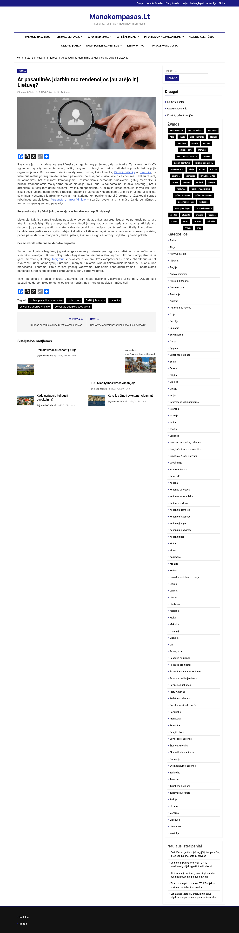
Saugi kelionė (177, 732)
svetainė (199, 215)
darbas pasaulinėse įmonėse (46, 300)
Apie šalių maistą (128, 36)
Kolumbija (175, 557)
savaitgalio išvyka (182, 208)
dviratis (195, 143)
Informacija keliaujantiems (162, 36)
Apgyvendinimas (98, 36)
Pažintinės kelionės (180, 685)
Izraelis (174, 429)
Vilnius (188, 228)
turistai (174, 221)
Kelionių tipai (135, 45)
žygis (199, 228)
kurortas (213, 169)
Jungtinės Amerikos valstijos (185, 449)
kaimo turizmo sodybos (187, 156)
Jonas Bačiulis (27, 92)
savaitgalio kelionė (204, 208)
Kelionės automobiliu (181, 496)
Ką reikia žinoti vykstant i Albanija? (130, 395)
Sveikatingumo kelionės (183, 765)
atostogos (212, 130)
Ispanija (174, 415)
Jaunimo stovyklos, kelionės (185, 442)
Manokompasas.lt (119, 16)
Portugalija (203, 202)
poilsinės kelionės (186, 202)
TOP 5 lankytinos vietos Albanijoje (113, 383)
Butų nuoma (176, 334)
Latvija (173, 584)
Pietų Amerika (173, 3)
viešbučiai (211, 221)
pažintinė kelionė (182, 195)
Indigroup (58, 259)
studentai (186, 215)
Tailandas (212, 215)
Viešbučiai (175, 819)
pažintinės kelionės (203, 195)
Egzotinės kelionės (180, 354)
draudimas (181, 143)
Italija (173, 422)
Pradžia (23, 923)
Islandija (174, 408)
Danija (173, 341)
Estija (173, 361)
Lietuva (175, 182)
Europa (140, 3)
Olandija (174, 637)
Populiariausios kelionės (183, 705)
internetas (202, 150)
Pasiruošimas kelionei (200, 189)
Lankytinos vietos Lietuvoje (184, 577)
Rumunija (175, 725)
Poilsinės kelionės (180, 698)
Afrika (222, 3)
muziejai (199, 182)
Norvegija (175, 631)
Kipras (202, 169)
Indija (173, 395)
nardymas (181, 189)
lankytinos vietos (207, 176)
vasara (185, 221)
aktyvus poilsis (176, 130)
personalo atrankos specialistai (73, 306)
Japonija (145, 172)
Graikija (174, 381)
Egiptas (206, 143)
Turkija (173, 799)
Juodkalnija (176, 462)
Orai (172, 644)
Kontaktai (24, 917)
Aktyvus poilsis (178, 253)
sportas (173, 215)
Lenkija (174, 590)
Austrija (174, 301)
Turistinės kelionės (180, 786)
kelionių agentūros (182, 163)
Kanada (174, 482)
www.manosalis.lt (177, 108)
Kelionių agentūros (201, 36)
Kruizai (173, 570)
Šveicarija (175, 759)
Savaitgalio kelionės (181, 738)
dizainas (213, 137)
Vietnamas (175, 826)
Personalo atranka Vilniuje (68, 199)
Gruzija (173, 388)
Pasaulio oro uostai (165, 45)
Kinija (191, 169)
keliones (206, 156)
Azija (185, 3)
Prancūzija (175, 718)
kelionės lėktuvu (177, 169)
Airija (172, 247)
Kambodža (175, 476)
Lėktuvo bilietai (175, 102)
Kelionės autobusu (180, 489)
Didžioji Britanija (124, 172)
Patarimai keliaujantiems (102, 45)
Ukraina (174, 806)
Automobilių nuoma (180, 307)
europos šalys (186, 150)
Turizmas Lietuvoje (67, 36)
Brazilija (174, 321)
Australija (211, 3)
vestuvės (197, 221)
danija (182, 137)
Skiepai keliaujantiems (182, 752)
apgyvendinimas (195, 130)
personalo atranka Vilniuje (35, 306)
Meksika (186, 182)
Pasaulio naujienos (37, 36)
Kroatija (174, 563)
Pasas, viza (176, 651)
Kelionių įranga (71, 45)
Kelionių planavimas (181, 530)
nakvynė (211, 182)
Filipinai (174, 375)
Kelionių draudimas (180, 516)
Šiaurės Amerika (154, 3)
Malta (173, 617)
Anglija (173, 267)
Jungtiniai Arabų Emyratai (184, 456)
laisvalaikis (190, 176)
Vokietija (174, 833)
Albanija (174, 260)
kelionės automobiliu (204, 163)
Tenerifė (174, 779)
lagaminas (176, 176)
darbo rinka (74, 300)
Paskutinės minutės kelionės (185, 671)
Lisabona (175, 604)
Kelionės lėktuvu (179, 503)
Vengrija (174, 813)
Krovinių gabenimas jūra (180, 115)
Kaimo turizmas (178, 469)
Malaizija (174, 610)
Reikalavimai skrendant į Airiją (57, 350)
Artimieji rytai (197, 3)
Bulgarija (174, 328)
